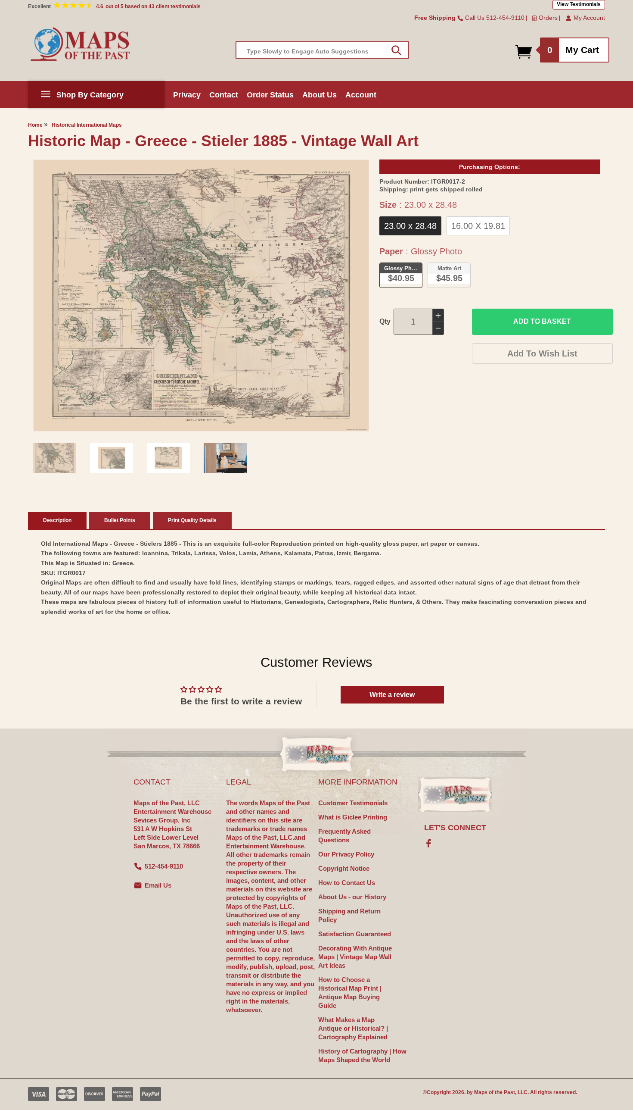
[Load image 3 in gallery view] (168, 458)
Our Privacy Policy (346, 854)
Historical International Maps (87, 125)
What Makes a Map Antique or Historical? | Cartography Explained (353, 1028)
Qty (385, 321)
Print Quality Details (192, 520)
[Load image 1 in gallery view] (54, 458)
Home (35, 125)
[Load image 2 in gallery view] (111, 458)
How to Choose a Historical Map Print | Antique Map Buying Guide (350, 992)
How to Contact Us (346, 882)
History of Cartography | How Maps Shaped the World (362, 1055)
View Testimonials (579, 4)
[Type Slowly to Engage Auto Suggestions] (396, 50)
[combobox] (322, 50)
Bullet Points (119, 520)
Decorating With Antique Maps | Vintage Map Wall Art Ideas (355, 956)
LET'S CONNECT (455, 827)
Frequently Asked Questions (344, 836)
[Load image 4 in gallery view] (225, 458)
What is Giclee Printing (352, 817)
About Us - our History (352, 897)
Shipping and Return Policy (349, 915)
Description (57, 520)
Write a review (392, 694)
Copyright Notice (343, 868)
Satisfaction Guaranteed (354, 934)
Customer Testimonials (353, 803)
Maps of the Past (494, 1092)
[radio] (410, 225)
